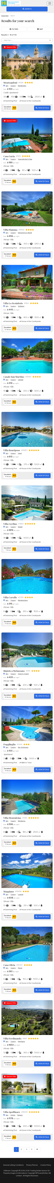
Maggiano (8, 891)
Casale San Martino (13, 376)
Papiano (20, 1115)
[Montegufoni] (27, 61)
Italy (7, 85)
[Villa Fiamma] (27, 208)
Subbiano (21, 306)
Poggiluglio (9, 744)
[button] (47, 61)
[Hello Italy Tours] (11, 3)
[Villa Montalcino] (27, 797)
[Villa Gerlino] (27, 503)
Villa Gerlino (10, 523)
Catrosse (20, 379)
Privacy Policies (32, 1165)
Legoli (20, 453)
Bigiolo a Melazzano (14, 670)
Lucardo (20, 894)
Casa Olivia (9, 964)
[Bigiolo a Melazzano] (27, 650)
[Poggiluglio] (27, 723)
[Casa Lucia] (27, 135)
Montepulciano (23, 600)
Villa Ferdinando (12, 1038)
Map (41, 29)
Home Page (4, 15)
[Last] (37, 1149)
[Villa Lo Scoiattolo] (27, 282)
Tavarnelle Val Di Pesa (25, 159)
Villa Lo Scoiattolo (13, 303)
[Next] (31, 1149)
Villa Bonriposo (11, 450)
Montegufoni (10, 82)
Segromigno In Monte (25, 232)
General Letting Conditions (13, 1165)
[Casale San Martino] (27, 355)
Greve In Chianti (23, 674)
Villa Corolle (10, 597)
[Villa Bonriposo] (27, 429)
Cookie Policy (45, 1165)
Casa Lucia (9, 156)
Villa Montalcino (12, 817)
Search (28, 9)
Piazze (20, 968)
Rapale (20, 527)
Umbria (12, 1115)
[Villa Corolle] (27, 576)
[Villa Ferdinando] (27, 1017)
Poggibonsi (21, 1041)
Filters (14, 29)
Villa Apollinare (11, 1111)
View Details (43, 108)
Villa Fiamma (10, 229)
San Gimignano (23, 747)
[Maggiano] (27, 870)
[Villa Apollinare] (27, 1091)
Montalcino (21, 821)
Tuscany (13, 85)
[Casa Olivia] (27, 944)
